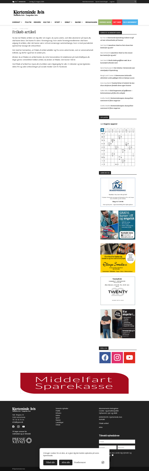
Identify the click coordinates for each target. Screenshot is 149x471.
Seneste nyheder (62, 408)
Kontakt (102, 419)
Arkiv (101, 427)
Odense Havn (105, 22)
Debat (67, 22)
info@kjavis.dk (17, 422)
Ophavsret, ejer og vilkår (108, 413)
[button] (135, 2)
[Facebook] (105, 357)
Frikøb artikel (104, 423)
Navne (78, 22)
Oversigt (16, 22)
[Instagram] (117, 357)
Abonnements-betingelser (108, 408)
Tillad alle (50, 462)
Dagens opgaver (110, 124)
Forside (14, 29)
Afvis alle (66, 462)
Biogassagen (91, 22)
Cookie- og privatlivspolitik (109, 411)
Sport (57, 22)
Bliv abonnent (130, 22)
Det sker (117, 22)
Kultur (46, 22)
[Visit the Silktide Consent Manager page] (103, 462)
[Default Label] (129, 357)
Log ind (112, 1)
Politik (28, 22)
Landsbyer (59, 422)
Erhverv (37, 22)
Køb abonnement (88, 1)
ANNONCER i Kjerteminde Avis (110, 417)
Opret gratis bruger (101, 1)
